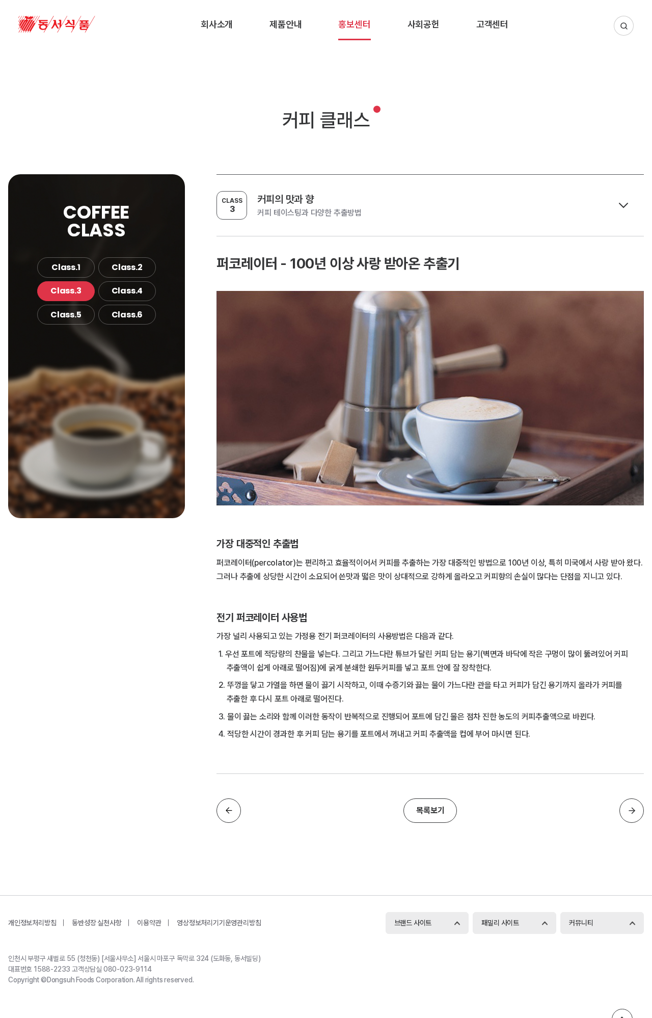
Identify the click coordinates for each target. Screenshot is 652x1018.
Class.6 (127, 314)
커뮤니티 (581, 923)
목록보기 (430, 810)
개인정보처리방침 (32, 923)
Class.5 (66, 314)
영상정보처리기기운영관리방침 (219, 923)
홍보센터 (354, 24)
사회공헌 (424, 24)
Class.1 (65, 267)
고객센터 (492, 24)
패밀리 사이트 (500, 923)
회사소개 (217, 24)
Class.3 (66, 291)
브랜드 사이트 (413, 923)
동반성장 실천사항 (96, 923)
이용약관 (149, 923)
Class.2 (127, 267)
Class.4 (127, 291)
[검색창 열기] (624, 26)
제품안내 (285, 24)
